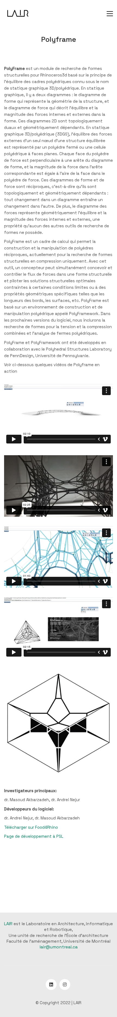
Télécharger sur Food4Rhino (31, 827)
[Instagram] (64, 984)
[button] (110, 13)
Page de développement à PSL (33, 836)
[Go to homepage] (17, 13)
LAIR (8, 924)
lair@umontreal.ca (58, 947)
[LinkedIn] (51, 984)
